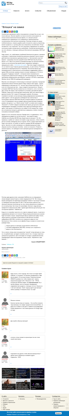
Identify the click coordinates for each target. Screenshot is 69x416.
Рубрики (5, 404)
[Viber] (12, 32)
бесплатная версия (33, 68)
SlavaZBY (4, 305)
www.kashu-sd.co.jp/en (20, 65)
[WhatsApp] (14, 32)
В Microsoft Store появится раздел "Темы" (59, 62)
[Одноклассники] (10, 32)
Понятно (58, 413)
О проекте (6, 399)
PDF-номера (6, 409)
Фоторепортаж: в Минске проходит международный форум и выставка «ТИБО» (22, 374)
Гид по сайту (56, 399)
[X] (5, 32)
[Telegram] (3, 32)
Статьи (5, 11)
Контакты (22, 399)
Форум (63, 11)
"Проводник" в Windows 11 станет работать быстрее (59, 49)
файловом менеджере (21, 200)
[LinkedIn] (17, 32)
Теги (4, 406)
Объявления (51, 11)
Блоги (27, 11)
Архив (4, 407)
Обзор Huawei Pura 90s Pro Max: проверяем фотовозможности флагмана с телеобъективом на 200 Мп (60, 105)
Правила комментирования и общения (58, 405)
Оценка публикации (7, 247)
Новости (16, 11)
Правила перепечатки (9, 402)
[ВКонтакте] (7, 32)
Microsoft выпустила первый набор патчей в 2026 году (60, 68)
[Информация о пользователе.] (5, 274)
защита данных (6, 217)
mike (3, 279)
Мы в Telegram (57, 28)
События (38, 11)
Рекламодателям (41, 399)
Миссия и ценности (8, 400)
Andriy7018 (4, 359)
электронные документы (8, 235)
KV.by (9, 3)
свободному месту (16, 121)
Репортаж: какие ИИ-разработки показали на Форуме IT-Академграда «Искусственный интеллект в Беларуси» (60, 116)
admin (9, 257)
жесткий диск (18, 92)
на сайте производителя (29, 75)
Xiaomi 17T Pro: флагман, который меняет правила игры (8, 386)
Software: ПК (10, 244)
